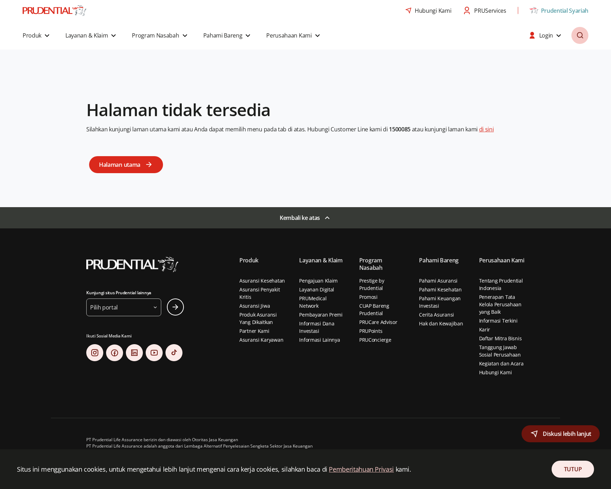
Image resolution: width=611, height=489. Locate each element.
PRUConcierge (375, 339)
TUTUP (573, 469)
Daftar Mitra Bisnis (500, 338)
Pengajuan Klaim (318, 280)
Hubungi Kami (495, 372)
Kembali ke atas (300, 218)
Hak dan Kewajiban (441, 323)
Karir (484, 329)
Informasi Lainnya (319, 339)
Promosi (368, 297)
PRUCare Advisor (378, 322)
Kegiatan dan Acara (501, 363)
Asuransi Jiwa (254, 305)
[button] (37, 35)
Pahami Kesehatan (440, 289)
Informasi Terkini (498, 320)
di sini (486, 129)
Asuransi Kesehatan (262, 280)
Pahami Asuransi (438, 280)
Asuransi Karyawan (261, 339)
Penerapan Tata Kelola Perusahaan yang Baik (500, 304)
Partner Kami (254, 331)
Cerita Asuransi (436, 314)
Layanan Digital (316, 289)
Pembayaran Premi (321, 314)
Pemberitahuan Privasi (361, 469)
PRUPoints (370, 331)
